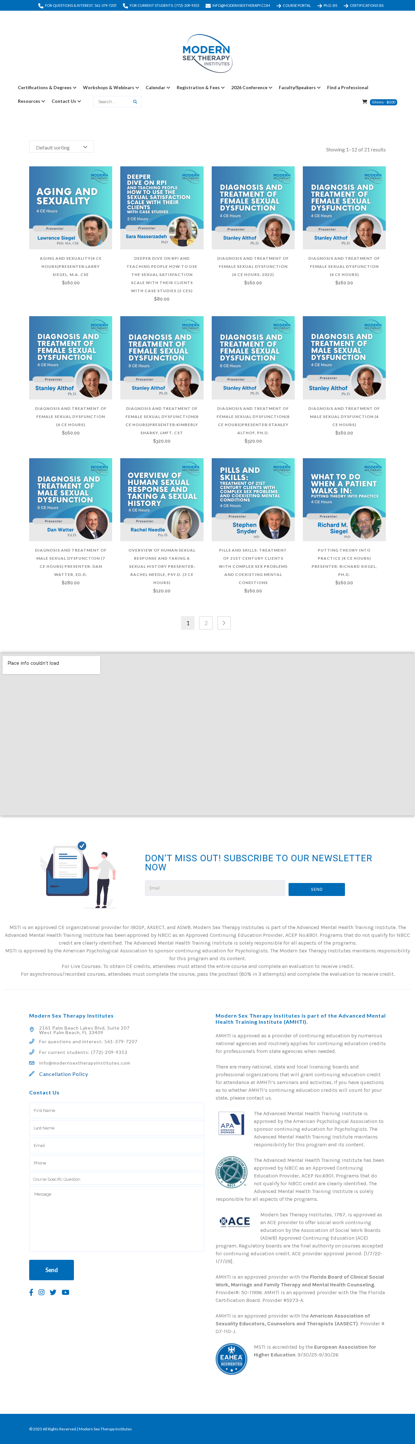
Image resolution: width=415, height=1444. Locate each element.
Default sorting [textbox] (53, 147)
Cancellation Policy (63, 1074)
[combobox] (61, 146)
